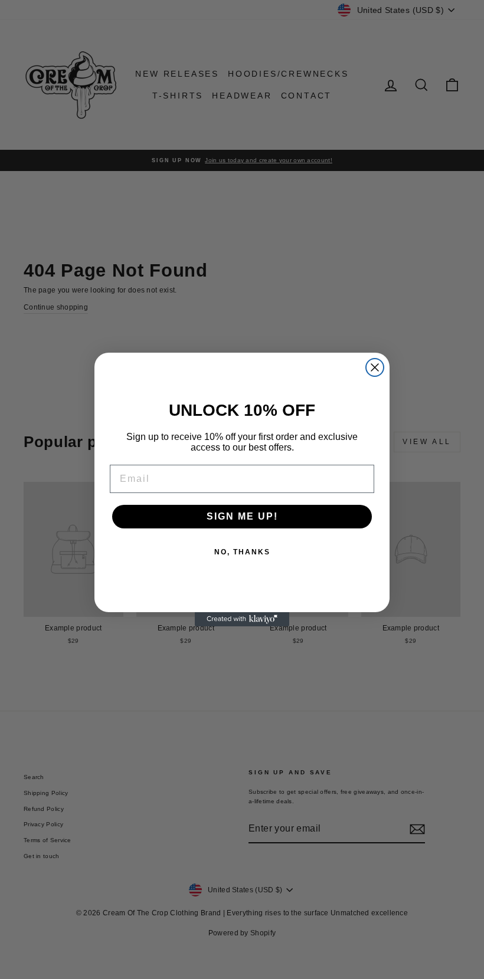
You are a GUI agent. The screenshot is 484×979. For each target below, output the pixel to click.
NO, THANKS (242, 552)
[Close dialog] (375, 367)
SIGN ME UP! (242, 516)
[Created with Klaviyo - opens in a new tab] (242, 619)
